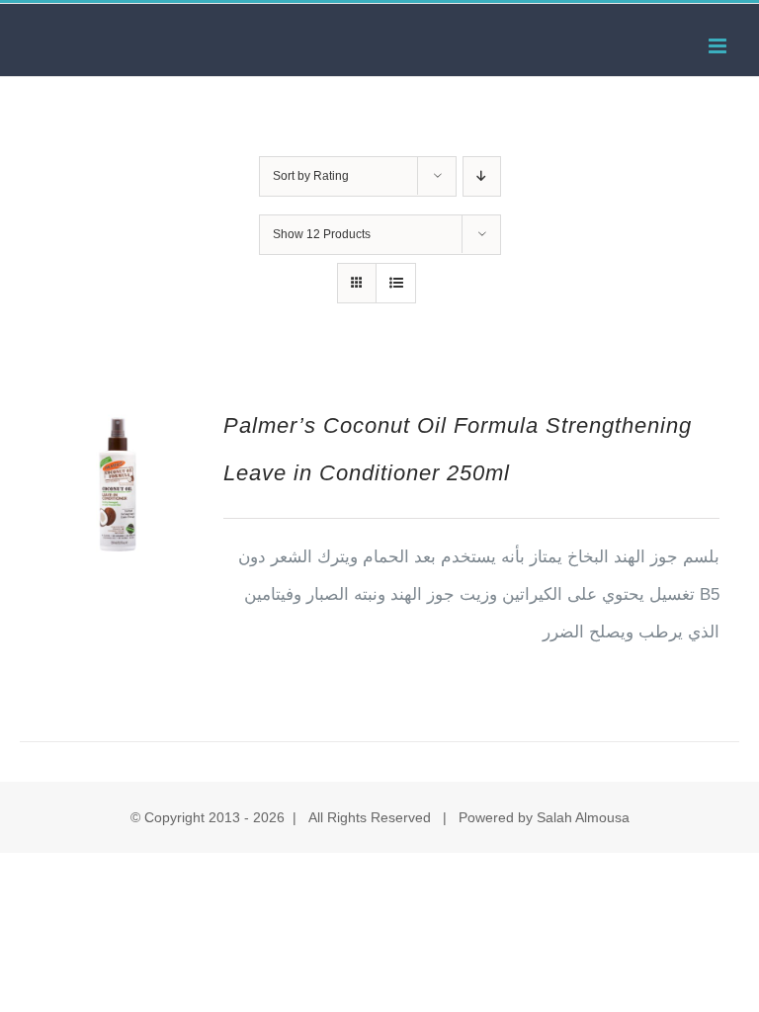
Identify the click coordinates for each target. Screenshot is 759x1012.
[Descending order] (482, 176)
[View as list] (396, 283)
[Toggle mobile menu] (719, 46)
